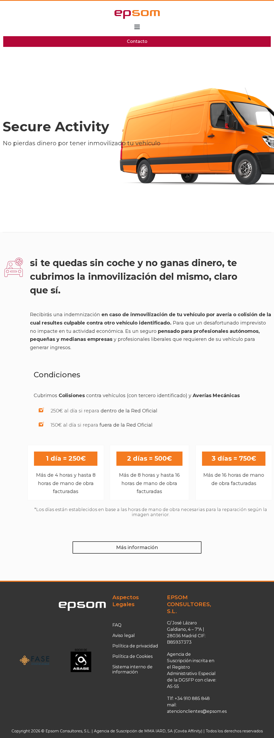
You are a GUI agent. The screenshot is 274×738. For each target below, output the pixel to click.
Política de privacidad (135, 645)
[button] (137, 547)
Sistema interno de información (132, 669)
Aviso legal (123, 635)
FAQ (116, 625)
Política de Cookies (132, 656)
